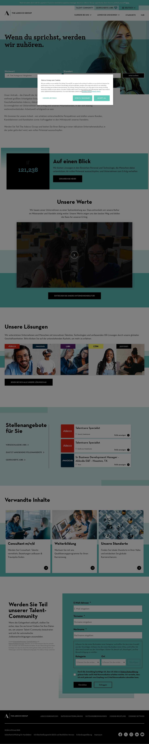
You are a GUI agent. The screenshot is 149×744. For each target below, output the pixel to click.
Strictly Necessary (82, 98)
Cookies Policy (86, 91)
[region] (75, 89)
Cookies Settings (49, 98)
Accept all (101, 98)
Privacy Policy (96, 91)
